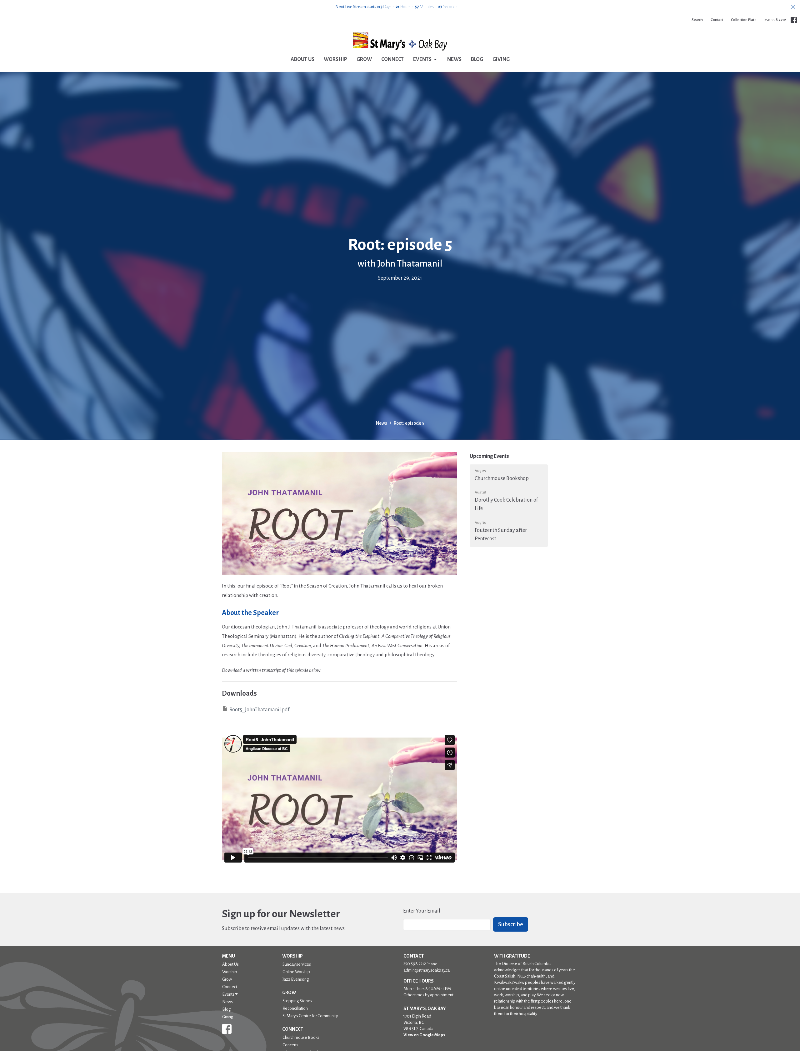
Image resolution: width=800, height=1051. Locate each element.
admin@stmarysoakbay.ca (426, 970)
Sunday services (296, 964)
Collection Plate (744, 20)
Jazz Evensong (295, 979)
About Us (302, 59)
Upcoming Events (489, 456)
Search (697, 20)
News (454, 59)
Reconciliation (295, 1008)
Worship (335, 59)
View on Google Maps (424, 1035)
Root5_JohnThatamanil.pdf (259, 710)
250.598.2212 (775, 20)
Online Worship (296, 971)
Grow (364, 59)
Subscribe (510, 924)
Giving (501, 59)
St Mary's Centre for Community (310, 1015)
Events (422, 59)
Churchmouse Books (300, 1037)
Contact (717, 20)
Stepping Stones (297, 1000)
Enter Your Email (421, 911)
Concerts (290, 1045)
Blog (477, 59)
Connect (392, 59)
